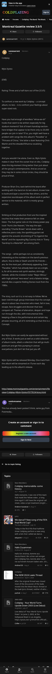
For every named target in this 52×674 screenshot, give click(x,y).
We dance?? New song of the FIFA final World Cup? (31, 521)
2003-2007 (18, 599)
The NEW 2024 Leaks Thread (28, 575)
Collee (17, 623)
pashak (17, 593)
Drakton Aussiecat (21, 507)
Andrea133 (19, 550)
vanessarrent (11, 39)
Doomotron (19, 578)
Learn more (5, 4)
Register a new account (26, 433)
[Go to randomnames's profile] (4, 402)
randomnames (14, 401)
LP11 (16, 516)
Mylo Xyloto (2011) (35, 39)
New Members (21, 483)
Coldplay (18, 572)
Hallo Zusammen (23, 547)
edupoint (18, 537)
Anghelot (18, 608)
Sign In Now (26, 440)
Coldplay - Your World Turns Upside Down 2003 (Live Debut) (30, 604)
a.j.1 (16, 491)
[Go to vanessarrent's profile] (3, 39)
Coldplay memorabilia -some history (29, 487)
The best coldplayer (22, 525)
